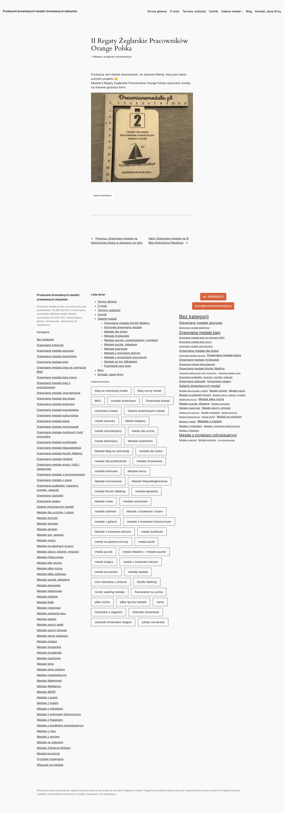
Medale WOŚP (46, 692)
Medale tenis (45, 663)
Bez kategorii (45, 339)
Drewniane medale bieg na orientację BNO (202, 337)
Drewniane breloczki (50, 345)
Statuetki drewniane (145, 612)
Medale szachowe (49, 658)
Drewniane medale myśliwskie (57, 442)
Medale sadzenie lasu (51, 613)
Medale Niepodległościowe (149, 481)
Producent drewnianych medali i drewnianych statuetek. (40, 11)
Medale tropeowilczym (52, 675)
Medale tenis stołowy (51, 669)
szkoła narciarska (153, 622)
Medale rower (104, 501)
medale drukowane (149, 461)
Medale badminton (140, 441)
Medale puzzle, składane (53, 579)
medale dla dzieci (151, 451)
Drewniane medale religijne (55, 459)
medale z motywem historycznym (149, 521)
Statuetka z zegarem (108, 612)
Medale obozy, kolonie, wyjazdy (58, 551)
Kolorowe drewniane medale (123, 327)
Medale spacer (46, 619)
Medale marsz (46, 540)
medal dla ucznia (143, 431)
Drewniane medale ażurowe (55, 350)
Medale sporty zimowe (52, 630)
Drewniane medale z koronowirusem (61, 474)
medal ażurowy (105, 421)
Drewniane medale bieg (52, 362)
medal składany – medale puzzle (144, 551)
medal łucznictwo (106, 572)
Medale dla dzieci (116, 331)
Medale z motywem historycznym (59, 714)
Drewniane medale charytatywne (58, 393)
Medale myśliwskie (116, 336)
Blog (249, 11)
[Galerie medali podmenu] (242, 11)
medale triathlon (105, 511)
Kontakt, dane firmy (268, 11)
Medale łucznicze (48, 753)
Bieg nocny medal (149, 390)
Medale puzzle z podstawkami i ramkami (131, 340)
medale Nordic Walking (110, 491)
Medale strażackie (49, 647)
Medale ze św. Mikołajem (120, 361)
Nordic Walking (147, 582)
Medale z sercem (48, 736)
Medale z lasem (47, 697)
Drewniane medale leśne (53, 421)
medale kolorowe (106, 471)
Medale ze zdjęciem (50, 742)
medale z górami (106, 521)
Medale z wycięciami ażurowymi (125, 357)
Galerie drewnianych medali (55, 506)
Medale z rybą (46, 731)
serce (160, 602)
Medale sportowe (115, 348)
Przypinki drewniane (50, 759)
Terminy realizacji (194, 11)
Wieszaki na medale (50, 765)
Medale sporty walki (50, 624)
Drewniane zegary (49, 501)
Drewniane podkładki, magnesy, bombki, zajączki (206, 377)
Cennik (213, 11)
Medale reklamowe (49, 591)
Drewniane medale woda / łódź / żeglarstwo (198, 373)
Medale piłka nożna (49, 568)
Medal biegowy (135, 421)
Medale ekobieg (47, 523)
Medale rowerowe (49, 607)
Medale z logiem (48, 703)
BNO (98, 400)
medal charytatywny (108, 431)
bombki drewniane (123, 400)
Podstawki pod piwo (117, 366)
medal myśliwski (152, 531)
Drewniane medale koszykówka (58, 410)
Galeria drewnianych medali (146, 411)
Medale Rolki (45, 602)
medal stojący (104, 561)
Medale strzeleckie (49, 652)
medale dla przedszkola (110, 461)
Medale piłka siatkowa (51, 574)
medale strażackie (135, 501)
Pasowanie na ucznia (149, 592)
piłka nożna (102, 602)
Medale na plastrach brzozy (55, 546)
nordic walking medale (110, 592)
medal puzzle (103, 551)
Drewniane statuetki (50, 495)
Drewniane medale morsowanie (58, 426)
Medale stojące (47, 641)
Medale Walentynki (49, 680)
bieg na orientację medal (111, 390)
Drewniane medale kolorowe (55, 404)
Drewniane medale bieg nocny (57, 377)
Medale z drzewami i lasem (145, 511)
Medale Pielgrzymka (50, 557)
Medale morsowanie (108, 481)
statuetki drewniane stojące (113, 622)
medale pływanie (146, 491)
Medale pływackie (48, 585)
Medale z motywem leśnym (122, 353)
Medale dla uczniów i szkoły (55, 512)
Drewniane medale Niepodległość (59, 447)
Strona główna (157, 11)
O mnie (174, 11)
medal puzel (146, 541)
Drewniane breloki (158, 400)
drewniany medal (106, 411)
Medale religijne (47, 596)
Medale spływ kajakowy (52, 635)
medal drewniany (102, 195)
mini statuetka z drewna (111, 582)
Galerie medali (231, 11)
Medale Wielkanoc (49, 686)
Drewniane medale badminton (57, 356)
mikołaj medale (138, 572)
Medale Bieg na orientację (112, 451)
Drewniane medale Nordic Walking (59, 453)
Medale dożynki (47, 518)
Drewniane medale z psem (54, 480)
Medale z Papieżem (50, 720)
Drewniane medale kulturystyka (57, 415)
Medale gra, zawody (50, 534)
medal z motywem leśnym (140, 561)
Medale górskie (47, 529)
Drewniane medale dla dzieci (56, 398)
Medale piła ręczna (49, 562)
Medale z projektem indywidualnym (113, 56)
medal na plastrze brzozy (111, 541)
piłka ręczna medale (133, 602)
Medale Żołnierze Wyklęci (54, 748)
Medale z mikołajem (50, 708)
